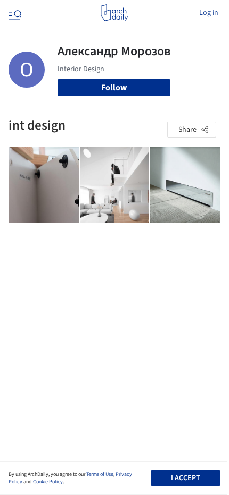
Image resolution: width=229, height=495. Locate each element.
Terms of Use (99, 474)
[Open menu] (13, 12)
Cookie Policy (48, 481)
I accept (185, 478)
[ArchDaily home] (114, 12)
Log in (208, 12)
